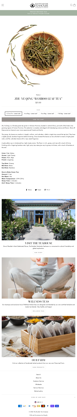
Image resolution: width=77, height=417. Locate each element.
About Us (38, 378)
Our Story (38, 252)
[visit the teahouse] (38, 219)
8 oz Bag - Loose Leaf (47, 113)
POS (31, 415)
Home (38, 95)
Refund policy (38, 391)
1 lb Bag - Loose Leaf (64, 113)
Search (38, 374)
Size (38, 110)
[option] (38, 13)
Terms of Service (38, 388)
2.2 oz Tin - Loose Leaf (13, 113)
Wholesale (38, 384)
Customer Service (38, 381)
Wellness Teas (38, 311)
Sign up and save (38, 397)
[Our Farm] (38, 336)
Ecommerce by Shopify (41, 415)
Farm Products (38, 367)
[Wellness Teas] (38, 278)
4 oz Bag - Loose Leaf (30, 113)
